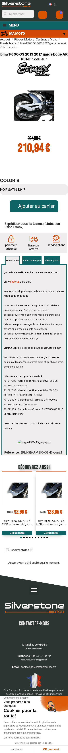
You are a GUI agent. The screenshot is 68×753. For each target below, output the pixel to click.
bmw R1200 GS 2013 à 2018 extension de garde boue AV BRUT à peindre (17, 522)
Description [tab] (12, 260)
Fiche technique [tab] (32, 260)
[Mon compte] (42, 15)
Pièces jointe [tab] (52, 260)
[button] (59, 15)
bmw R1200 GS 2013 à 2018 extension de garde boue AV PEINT (51, 522)
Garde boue (17, 532)
